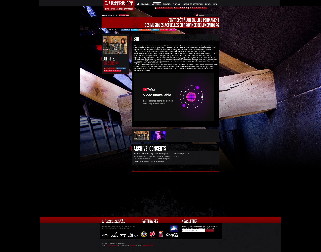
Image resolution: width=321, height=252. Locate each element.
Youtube (164, 30)
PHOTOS (176, 4)
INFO (215, 4)
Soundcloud (145, 30)
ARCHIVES (145, 4)
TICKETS (166, 4)
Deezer (172, 30)
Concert (136, 161)
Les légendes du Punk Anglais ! (145, 156)
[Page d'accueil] (138, 4)
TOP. (214, 169)
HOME (104, 15)
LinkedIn (155, 30)
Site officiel (110, 68)
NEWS (207, 4)
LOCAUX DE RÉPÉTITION (193, 4)
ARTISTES (156, 4)
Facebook (125, 30)
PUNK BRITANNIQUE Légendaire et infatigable (151, 154)
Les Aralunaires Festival (142, 159)
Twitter (134, 30)
